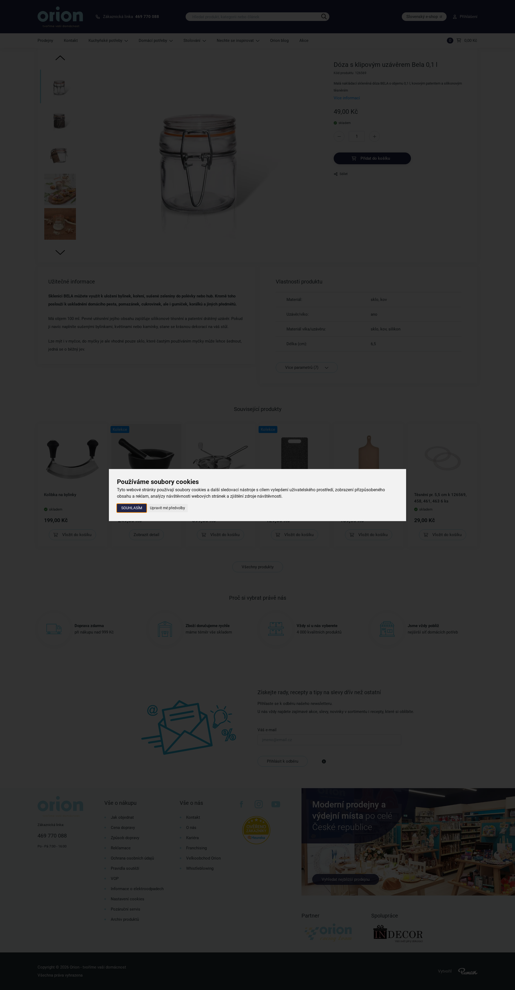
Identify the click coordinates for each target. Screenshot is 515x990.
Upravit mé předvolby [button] (167, 508)
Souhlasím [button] (131, 508)
